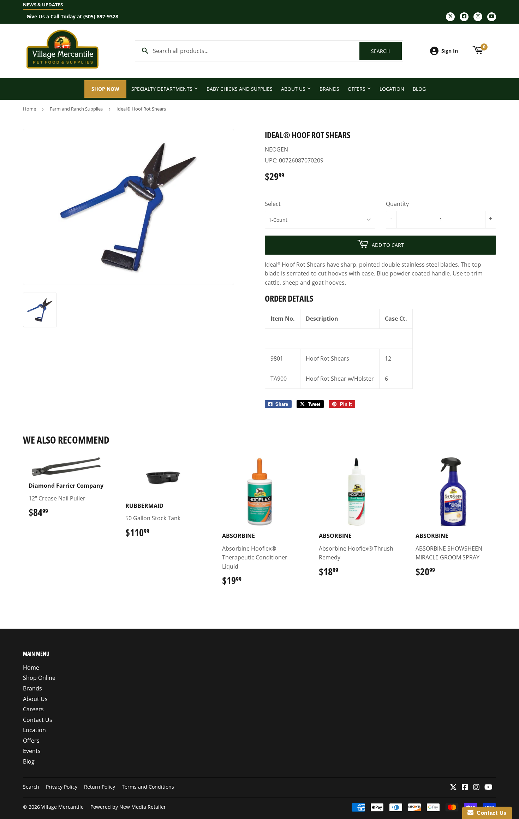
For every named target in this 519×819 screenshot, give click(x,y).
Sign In (449, 50)
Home (29, 109)
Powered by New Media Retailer (128, 806)
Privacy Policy (61, 786)
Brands (329, 88)
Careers (33, 709)
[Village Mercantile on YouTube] (488, 787)
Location (392, 88)
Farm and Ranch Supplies (76, 109)
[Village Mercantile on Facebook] (465, 787)
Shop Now (105, 88)
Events (32, 751)
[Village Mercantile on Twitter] (453, 787)
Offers (357, 88)
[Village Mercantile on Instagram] (476, 787)
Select (273, 204)
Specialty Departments (162, 88)
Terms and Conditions (148, 786)
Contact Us (37, 720)
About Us (294, 88)
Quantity (397, 204)
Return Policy (99, 786)
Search (386, 51)
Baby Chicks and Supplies (240, 88)
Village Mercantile (62, 806)
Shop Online (39, 678)
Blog (419, 88)
